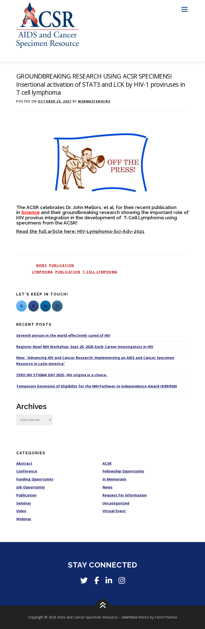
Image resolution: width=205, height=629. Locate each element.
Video (21, 510)
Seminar (23, 503)
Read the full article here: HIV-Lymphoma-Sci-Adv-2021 (80, 231)
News (41, 265)
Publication (61, 265)
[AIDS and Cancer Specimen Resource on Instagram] (57, 306)
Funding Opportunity (35, 479)
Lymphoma (42, 272)
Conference (26, 471)
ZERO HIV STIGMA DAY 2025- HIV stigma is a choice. (61, 374)
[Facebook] (33, 306)
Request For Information (124, 495)
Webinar (23, 518)
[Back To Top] (103, 605)
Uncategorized (115, 503)
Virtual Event (114, 510)
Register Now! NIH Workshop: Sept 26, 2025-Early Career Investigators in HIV (84, 346)
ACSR (107, 463)
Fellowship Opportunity (123, 471)
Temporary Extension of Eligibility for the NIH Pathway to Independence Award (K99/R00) (96, 386)
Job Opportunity (30, 487)
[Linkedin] (109, 580)
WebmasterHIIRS (94, 101)
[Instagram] (121, 580)
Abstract (24, 463)
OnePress (130, 617)
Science (30, 212)
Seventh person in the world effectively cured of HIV (63, 335)
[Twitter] (21, 306)
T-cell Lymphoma (100, 272)
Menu (184, 9)
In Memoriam (114, 479)
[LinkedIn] (45, 306)
